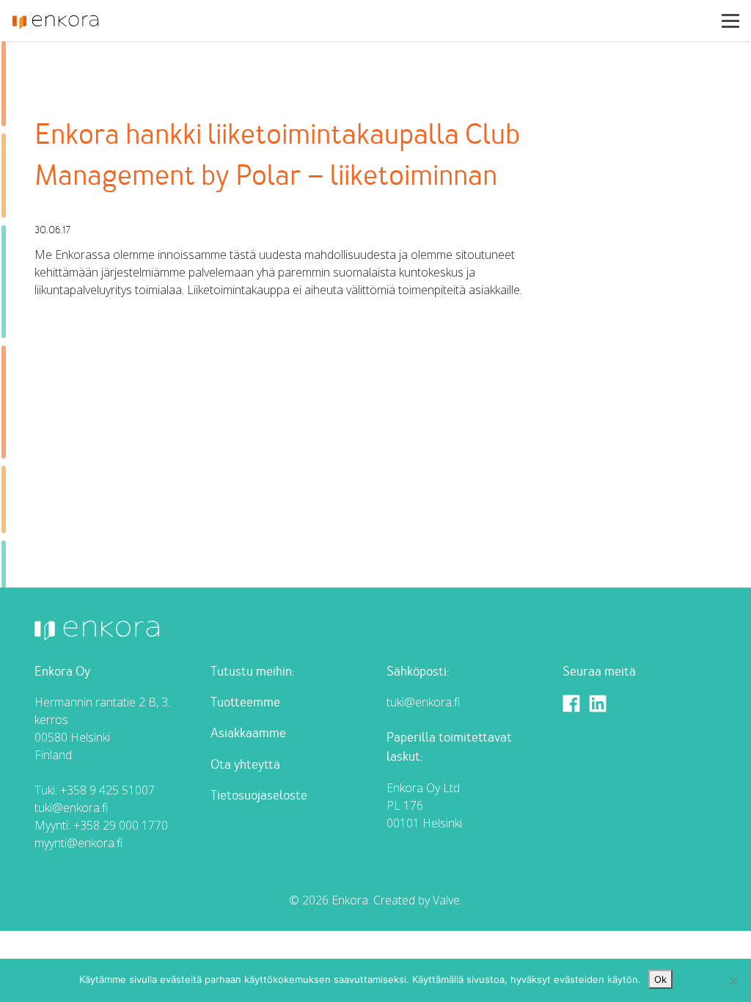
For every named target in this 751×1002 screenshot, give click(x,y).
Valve (446, 900)
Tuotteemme (245, 702)
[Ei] (732, 980)
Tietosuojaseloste (258, 795)
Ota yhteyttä (245, 764)
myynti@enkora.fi (78, 843)
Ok (660, 979)
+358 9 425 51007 (107, 790)
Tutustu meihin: (252, 671)
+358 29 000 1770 (120, 825)
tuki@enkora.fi (71, 808)
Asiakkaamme (248, 733)
